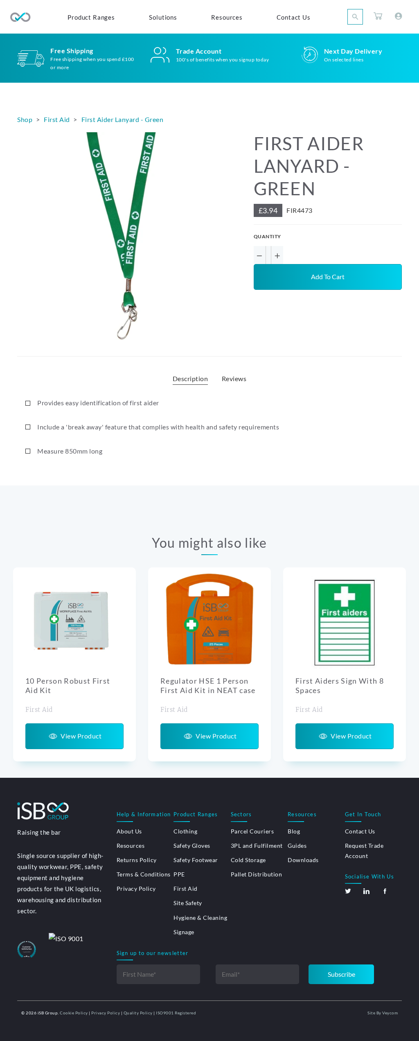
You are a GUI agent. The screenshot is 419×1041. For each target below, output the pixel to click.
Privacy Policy (136, 888)
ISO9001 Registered (176, 1012)
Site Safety (187, 902)
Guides (297, 845)
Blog (294, 831)
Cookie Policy (74, 1012)
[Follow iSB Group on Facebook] (385, 891)
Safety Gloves (191, 845)
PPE (179, 874)
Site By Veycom (382, 1012)
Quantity (267, 236)
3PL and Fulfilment (257, 845)
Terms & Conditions (144, 874)
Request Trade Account (364, 850)
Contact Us (360, 831)
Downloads (303, 859)
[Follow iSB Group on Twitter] (348, 891)
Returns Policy (137, 859)
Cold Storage (248, 859)
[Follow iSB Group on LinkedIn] (366, 891)
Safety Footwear (195, 859)
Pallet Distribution (256, 874)
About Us (129, 831)
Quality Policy (138, 1012)
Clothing (185, 831)
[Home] (20, 17)
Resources (131, 845)
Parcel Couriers (252, 831)
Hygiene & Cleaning (200, 917)
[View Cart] (378, 17)
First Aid (185, 888)
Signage (183, 931)
